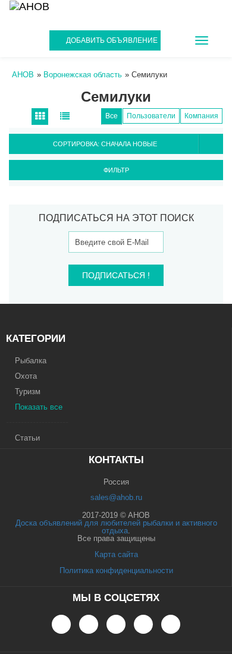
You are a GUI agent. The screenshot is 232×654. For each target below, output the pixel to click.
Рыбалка (30, 360)
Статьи (27, 437)
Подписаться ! (116, 275)
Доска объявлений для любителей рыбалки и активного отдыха (116, 526)
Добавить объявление (112, 40)
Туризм (27, 391)
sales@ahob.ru (116, 497)
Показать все (38, 407)
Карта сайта (116, 554)
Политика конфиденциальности (116, 570)
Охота (26, 376)
